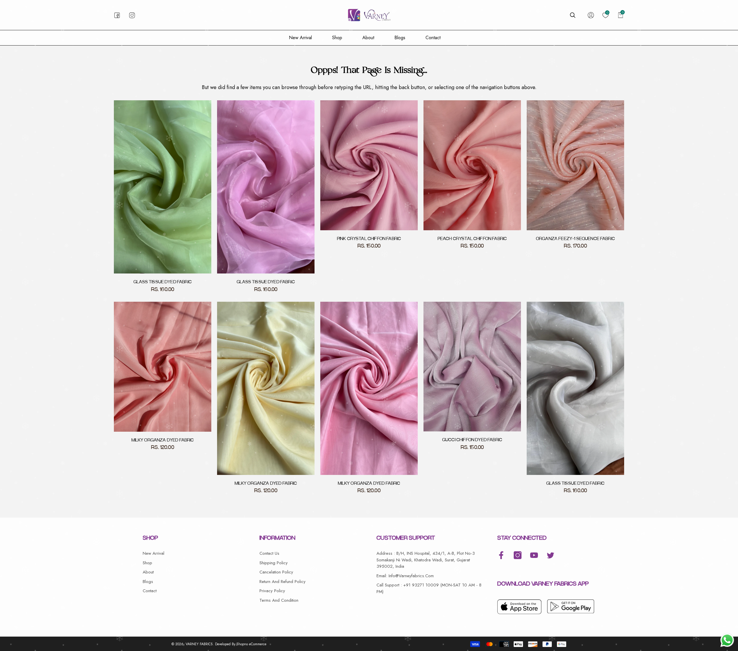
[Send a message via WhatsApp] (727, 640)
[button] (572, 15)
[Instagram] (518, 555)
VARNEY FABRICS (199, 644)
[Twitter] (550, 555)
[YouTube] (534, 555)
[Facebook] (501, 555)
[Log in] (591, 15)
